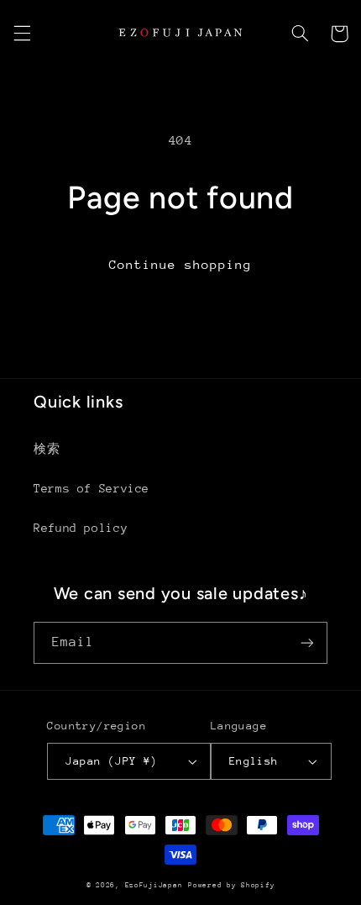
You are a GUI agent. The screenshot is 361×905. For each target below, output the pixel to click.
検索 (47, 448)
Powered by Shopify (231, 885)
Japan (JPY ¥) (111, 761)
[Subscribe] (307, 642)
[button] (22, 33)
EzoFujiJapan (154, 885)
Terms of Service (91, 488)
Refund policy (81, 527)
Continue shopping (181, 264)
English (254, 761)
